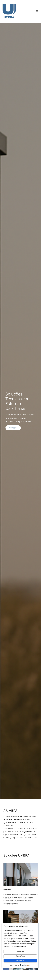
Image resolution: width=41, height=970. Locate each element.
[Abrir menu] (37, 11)
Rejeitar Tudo (20, 956)
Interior (7, 889)
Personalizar (20, 952)
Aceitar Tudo (20, 961)
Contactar (13, 428)
